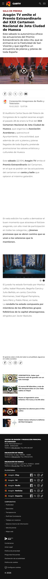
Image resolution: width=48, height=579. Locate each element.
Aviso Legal (9, 547)
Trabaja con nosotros (13, 520)
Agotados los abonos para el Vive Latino (31, 410)
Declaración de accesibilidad (15, 558)
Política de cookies (11, 562)
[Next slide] (43, 280)
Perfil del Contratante (13, 516)
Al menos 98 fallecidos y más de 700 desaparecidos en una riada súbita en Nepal (31, 389)
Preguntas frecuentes (12, 555)
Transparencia (11, 512)
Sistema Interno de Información (17, 524)
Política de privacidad (12, 551)
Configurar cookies (14, 567)
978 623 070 (15, 457)
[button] (24, 70)
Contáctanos (9, 543)
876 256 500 (15, 448)
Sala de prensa (12, 11)
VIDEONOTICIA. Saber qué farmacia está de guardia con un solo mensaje (31, 378)
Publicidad (9, 505)
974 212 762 (15, 466)
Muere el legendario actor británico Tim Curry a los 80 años (31, 399)
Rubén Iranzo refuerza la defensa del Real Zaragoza (31, 421)
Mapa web (9, 531)
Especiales (9, 509)
